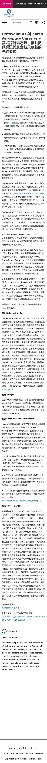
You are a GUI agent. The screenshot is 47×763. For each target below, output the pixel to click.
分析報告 (16, 123)
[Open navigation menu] (4, 22)
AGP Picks (6, 4)
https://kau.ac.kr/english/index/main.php (21, 501)
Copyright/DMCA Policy (16, 759)
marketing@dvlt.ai (10, 608)
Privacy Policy (35, 759)
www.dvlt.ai (7, 389)
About (12, 748)
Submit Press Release (14, 753)
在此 (43, 410)
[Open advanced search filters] (37, 22)
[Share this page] (43, 22)
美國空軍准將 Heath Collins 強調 (28, 193)
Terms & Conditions (35, 753)
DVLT (27, 318)
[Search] (31, 22)
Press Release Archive (27, 748)
